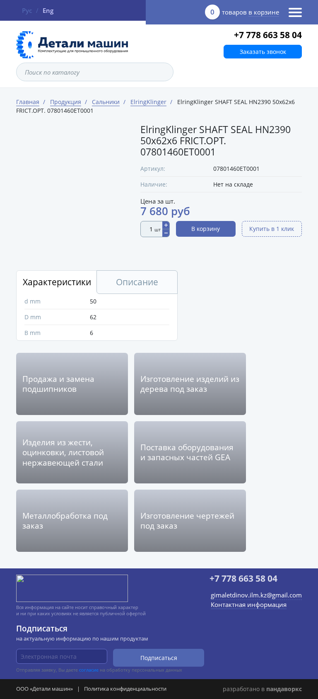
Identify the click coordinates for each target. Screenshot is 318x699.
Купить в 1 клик (271, 229)
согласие (89, 670)
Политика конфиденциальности (125, 688)
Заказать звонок (263, 52)
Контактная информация (249, 604)
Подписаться (158, 658)
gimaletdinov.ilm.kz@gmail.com (256, 595)
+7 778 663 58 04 (268, 35)
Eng (48, 10)
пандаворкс (284, 689)
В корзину (205, 229)
